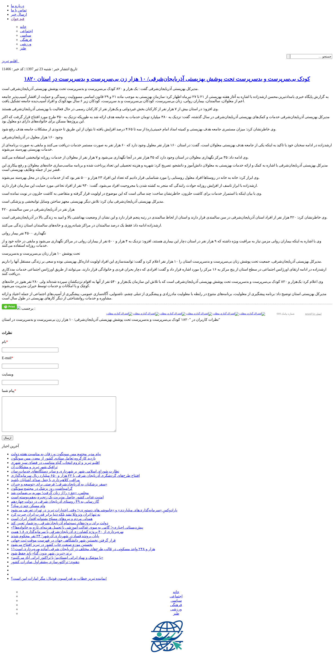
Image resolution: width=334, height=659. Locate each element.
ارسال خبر (19, 14)
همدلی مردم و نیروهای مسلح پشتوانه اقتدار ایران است (51, 519)
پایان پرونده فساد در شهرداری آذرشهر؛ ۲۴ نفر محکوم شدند (55, 536)
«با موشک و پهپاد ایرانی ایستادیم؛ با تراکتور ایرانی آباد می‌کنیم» (57, 558)
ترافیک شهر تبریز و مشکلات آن (34, 467)
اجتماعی (26, 31)
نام (5, 342)
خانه (23, 27)
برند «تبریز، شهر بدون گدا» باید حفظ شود (41, 553)
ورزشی (25, 44)
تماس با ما (19, 10)
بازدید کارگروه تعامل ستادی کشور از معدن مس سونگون (53, 458)
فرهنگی (26, 40)
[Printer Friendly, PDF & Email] (9, 306)
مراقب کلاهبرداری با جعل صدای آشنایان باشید (45, 480)
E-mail (7, 358)
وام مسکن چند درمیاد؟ (28, 506)
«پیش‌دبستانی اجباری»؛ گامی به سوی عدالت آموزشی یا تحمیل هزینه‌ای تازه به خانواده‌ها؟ (77, 527)
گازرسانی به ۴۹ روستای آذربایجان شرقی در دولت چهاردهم (55, 501)
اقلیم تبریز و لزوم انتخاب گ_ (23, 61)
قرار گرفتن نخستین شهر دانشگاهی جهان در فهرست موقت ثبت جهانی (63, 540)
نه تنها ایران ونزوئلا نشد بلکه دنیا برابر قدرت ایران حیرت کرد (55, 514)
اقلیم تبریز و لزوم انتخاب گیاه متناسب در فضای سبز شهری (55, 463)
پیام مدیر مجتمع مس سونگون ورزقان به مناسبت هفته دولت (56, 454)
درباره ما (17, 6)
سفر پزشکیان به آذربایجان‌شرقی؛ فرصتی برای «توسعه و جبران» (59, 484)
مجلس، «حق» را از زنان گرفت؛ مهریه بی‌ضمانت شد (50, 493)
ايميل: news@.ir (313, 313)
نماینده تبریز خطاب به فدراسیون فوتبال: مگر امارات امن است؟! (59, 578)
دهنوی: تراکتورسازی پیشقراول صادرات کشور (45, 562)
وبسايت (7, 374)
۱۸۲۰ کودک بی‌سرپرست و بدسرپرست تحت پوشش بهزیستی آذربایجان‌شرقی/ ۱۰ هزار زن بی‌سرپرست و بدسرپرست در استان (167, 79)
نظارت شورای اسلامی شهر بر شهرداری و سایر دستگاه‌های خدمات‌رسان (65, 471)
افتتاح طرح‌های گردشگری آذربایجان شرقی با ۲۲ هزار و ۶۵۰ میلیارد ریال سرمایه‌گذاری (75, 475)
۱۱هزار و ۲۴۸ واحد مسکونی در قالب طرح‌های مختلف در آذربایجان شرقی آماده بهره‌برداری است (83, 549)
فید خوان (17, 19)
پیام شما (9, 391)
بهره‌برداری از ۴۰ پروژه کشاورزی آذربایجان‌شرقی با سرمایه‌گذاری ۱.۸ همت (67, 532)
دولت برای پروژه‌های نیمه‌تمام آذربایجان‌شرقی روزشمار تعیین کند (59, 523)
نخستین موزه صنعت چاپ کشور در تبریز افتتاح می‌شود (51, 545)
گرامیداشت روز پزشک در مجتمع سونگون (41, 488)
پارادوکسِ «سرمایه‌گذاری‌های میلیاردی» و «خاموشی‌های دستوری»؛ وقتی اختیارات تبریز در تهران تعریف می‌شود (94, 510)
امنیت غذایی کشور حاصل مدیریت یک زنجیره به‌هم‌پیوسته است (57, 497)
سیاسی (25, 35)
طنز (23, 48)
